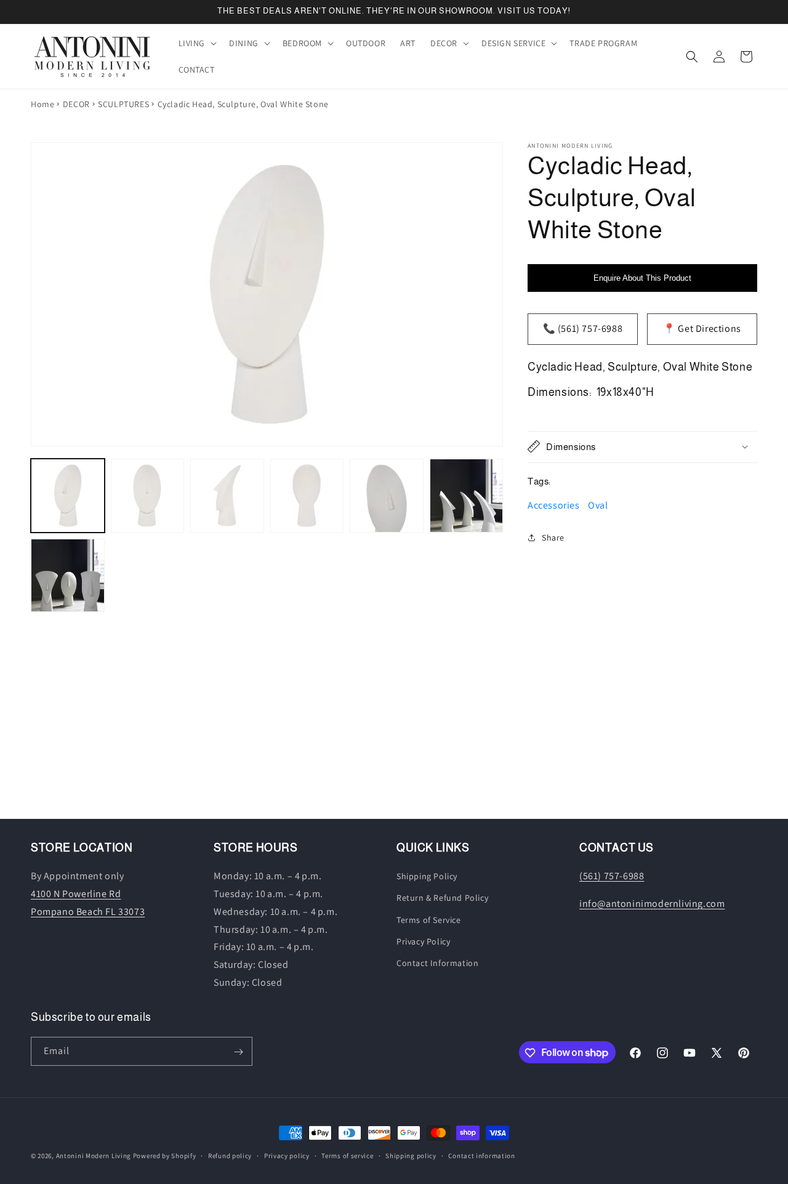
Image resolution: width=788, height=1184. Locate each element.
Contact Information (437, 963)
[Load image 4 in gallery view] (307, 496)
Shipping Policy (426, 876)
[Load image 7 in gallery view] (68, 576)
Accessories (554, 505)
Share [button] (553, 537)
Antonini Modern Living (93, 1155)
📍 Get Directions (702, 328)
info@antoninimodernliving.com (652, 903)
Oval (598, 505)
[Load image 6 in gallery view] (467, 496)
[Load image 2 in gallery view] (148, 496)
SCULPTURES (123, 104)
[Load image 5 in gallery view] (387, 496)
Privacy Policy (423, 941)
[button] (196, 43)
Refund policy (230, 1155)
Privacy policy (287, 1155)
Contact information (481, 1155)
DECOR (76, 104)
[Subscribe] (238, 1051)
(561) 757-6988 (611, 876)
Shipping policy (410, 1155)
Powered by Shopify (164, 1155)
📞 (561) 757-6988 (583, 328)
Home (42, 104)
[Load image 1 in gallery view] (68, 496)
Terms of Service (428, 919)
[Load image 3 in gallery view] (227, 496)
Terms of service (347, 1155)
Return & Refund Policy (442, 898)
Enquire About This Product (642, 278)
